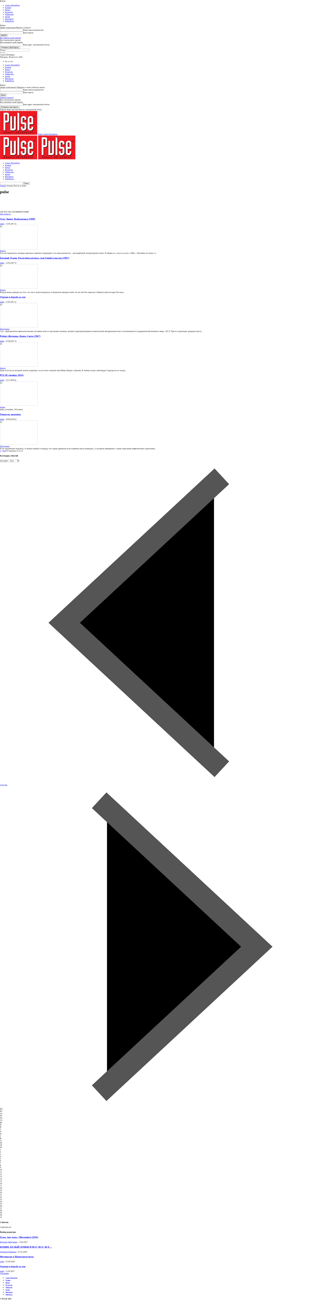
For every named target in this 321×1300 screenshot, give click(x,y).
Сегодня (3, 785)
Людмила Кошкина (8, 1252)
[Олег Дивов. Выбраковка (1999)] (19, 249)
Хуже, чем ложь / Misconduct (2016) (19, 1237)
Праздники (5, 329)
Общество (9, 14)
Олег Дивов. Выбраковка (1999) (17, 219)
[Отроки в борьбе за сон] (19, 327)
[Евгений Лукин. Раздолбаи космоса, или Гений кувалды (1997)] (19, 288)
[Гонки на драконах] (19, 444)
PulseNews (9, 21)
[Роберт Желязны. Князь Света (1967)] (19, 366)
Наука (7, 10)
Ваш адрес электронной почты (36, 45)
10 (5, 451)
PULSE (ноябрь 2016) (11, 375)
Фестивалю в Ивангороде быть (17, 1256)
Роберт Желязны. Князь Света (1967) (20, 336)
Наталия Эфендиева (8, 1242)
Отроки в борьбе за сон (12, 297)
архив (7, 17)
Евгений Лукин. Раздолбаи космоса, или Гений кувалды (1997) (34, 258)
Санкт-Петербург (12, 5)
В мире (8, 8)
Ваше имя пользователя (33, 30)
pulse (2, 224)
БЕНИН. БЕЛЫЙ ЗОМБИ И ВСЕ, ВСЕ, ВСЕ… (26, 1247)
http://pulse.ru (5, 214)
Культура (9, 12)
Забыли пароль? (7, 97)
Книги (3, 251)
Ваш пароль (28, 33)
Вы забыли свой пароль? (10, 38)
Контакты (9, 19)
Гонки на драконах (10, 414)
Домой (3, 186)
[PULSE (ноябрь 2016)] (19, 405)
